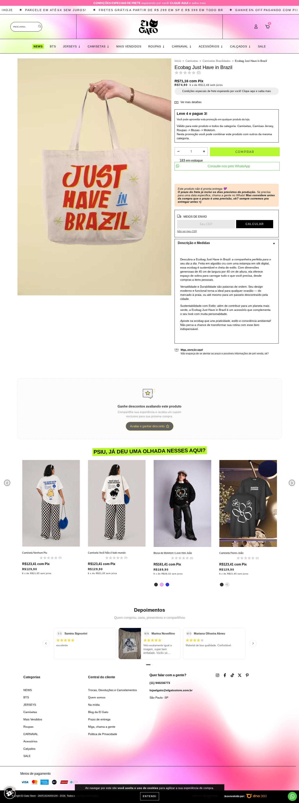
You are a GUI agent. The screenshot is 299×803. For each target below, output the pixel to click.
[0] (267, 27)
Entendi (149, 796)
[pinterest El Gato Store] (247, 675)
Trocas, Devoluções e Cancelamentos (112, 690)
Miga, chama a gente (101, 726)
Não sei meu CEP (187, 231)
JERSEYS (70, 46)
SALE (262, 46)
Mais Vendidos (128, 46)
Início (178, 60)
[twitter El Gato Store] (240, 675)
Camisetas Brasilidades (216, 60)
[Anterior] (46, 643)
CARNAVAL (180, 46)
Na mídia (94, 704)
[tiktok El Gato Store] (233, 675)
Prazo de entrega (99, 719)
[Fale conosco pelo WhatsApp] (292, 796)
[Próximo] (253, 643)
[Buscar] (39, 26)
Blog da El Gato (98, 712)
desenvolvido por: (234, 796)
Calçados (239, 46)
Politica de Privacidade (102, 734)
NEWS (38, 46)
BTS (53, 46)
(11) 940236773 (160, 683)
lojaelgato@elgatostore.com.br (171, 690)
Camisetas (97, 46)
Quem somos (96, 697)
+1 (227, 584)
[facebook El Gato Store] (225, 675)
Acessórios (209, 46)
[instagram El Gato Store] (218, 675)
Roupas (155, 46)
